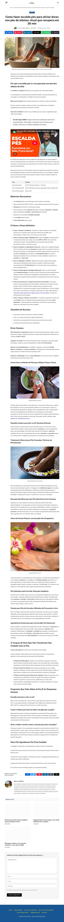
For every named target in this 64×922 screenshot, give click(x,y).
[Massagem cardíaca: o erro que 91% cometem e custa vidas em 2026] (18, 834)
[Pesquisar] (58, 2)
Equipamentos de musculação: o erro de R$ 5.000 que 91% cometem (46, 820)
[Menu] (6, 2)
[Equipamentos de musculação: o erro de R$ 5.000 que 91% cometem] (46, 810)
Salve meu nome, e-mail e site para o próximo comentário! (23, 890)
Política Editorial (22, 912)
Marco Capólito (25, 28)
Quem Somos (18, 910)
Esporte (32, 12)
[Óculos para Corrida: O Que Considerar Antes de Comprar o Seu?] (18, 810)
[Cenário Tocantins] (32, 2)
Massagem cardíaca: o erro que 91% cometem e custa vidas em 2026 (15, 844)
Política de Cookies (30, 910)
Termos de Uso (35, 912)
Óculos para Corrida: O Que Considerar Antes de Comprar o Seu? (16, 820)
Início (11, 7)
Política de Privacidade (45, 910)
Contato (44, 912)
